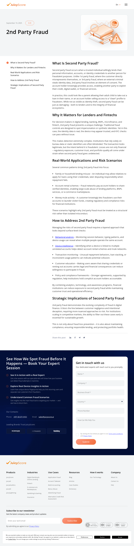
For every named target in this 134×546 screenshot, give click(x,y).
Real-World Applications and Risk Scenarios (25, 73)
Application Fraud (54, 477)
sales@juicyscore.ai (46, 417)
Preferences (84, 537)
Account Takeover (54, 481)
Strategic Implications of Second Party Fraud (27, 86)
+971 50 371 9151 (20, 417)
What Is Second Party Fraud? (22, 62)
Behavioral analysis (64, 237)
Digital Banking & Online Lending (33, 478)
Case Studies (73, 485)
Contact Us (115, 481)
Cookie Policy (12, 539)
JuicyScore (9, 477)
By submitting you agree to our (22, 526)
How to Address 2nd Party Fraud (24, 80)
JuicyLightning (11, 493)
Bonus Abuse (52, 489)
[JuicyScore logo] (16, 4)
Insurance (30, 497)
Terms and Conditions (116, 434)
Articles (71, 481)
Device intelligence (64, 245)
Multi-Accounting (54, 485)
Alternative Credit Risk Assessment (56, 498)
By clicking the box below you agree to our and (102, 435)
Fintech (29, 483)
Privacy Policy (87, 436)
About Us (114, 477)
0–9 (29, 23)
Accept (120, 537)
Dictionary (72, 489)
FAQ (112, 485)
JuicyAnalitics (10, 485)
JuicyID (8, 489)
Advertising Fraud (54, 493)
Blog (70, 477)
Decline (102, 537)
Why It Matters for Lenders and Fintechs (28, 67)
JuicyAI (8, 481)
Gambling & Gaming (34, 493)
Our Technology (95, 477)
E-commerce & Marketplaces (32, 488)
